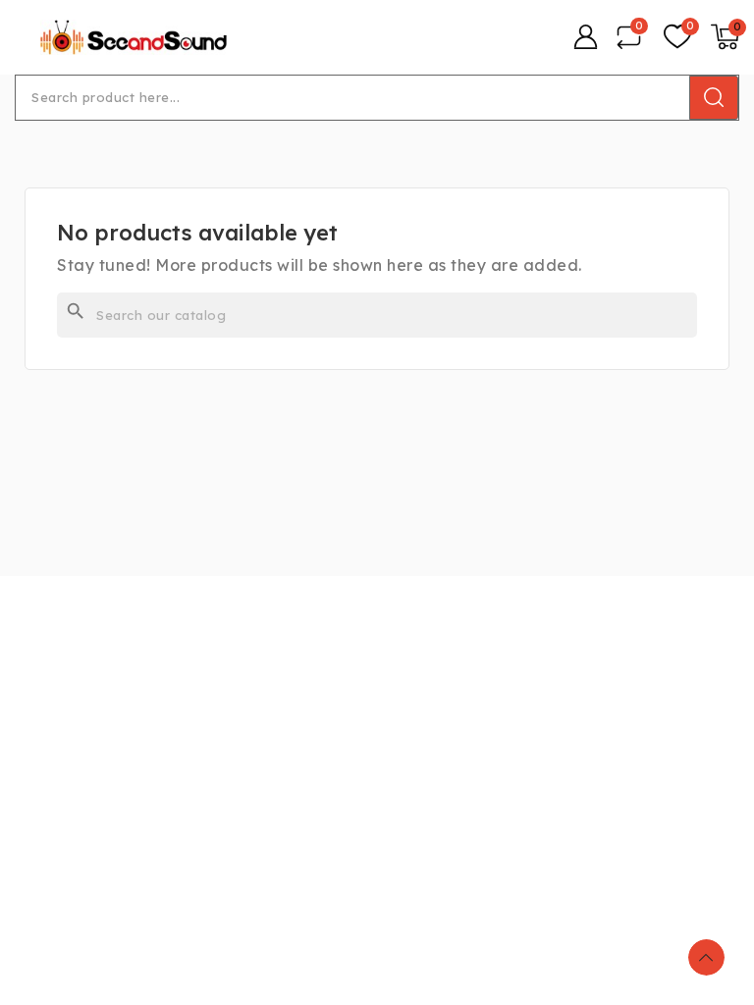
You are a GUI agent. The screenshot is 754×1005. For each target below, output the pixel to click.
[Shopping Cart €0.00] (725, 37)
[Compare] (629, 37)
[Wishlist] (677, 37)
